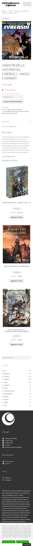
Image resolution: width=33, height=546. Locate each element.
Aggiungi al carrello (16, 217)
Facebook (7, 478)
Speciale (6, 399)
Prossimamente (8, 393)
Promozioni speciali (9, 391)
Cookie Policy (9, 443)
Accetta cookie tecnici (8, 542)
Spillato (6, 402)
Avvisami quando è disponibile (13, 101)
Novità (5, 388)
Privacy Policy (9, 440)
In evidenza (7, 385)
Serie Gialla (14, 113)
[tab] (16, 121)
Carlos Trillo (15, 111)
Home (5, 11)
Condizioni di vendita (11, 438)
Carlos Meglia (7, 111)
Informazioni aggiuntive (9, 126)
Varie (5, 405)
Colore (5, 382)
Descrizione (5, 121)
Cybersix (21, 111)
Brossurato (13, 109)
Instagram (8, 480)
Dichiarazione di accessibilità (13, 447)
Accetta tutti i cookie (22, 542)
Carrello (7, 463)
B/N (8, 109)
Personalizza (26, 544)
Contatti (7, 445)
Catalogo (10, 11)
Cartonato (6, 376)
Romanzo (6, 396)
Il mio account (9, 461)
